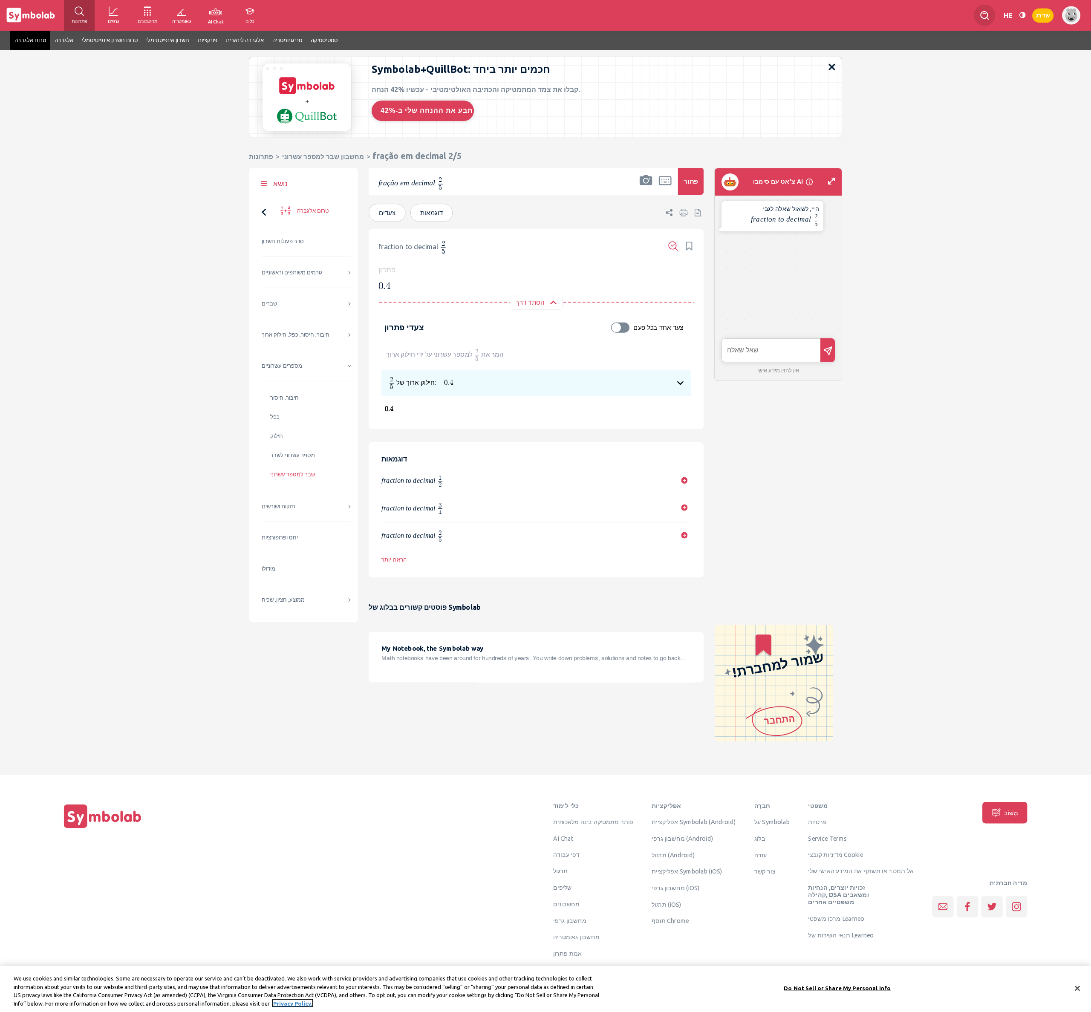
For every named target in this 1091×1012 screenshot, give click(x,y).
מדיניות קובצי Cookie (835, 854)
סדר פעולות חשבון (283, 241)
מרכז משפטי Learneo (836, 918)
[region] (545, 989)
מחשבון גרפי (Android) (682, 838)
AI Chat (563, 838)
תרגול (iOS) (666, 904)
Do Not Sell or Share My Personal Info (837, 988)
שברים (269, 303)
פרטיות (817, 822)
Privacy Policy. (292, 1003)
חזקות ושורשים (278, 506)
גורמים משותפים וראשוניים (292, 272)
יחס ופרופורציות (280, 537)
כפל (275, 417)
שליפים (562, 887)
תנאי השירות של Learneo (841, 934)
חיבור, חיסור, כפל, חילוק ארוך (295, 335)
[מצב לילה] (1022, 15)
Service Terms (827, 838)
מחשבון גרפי (569, 920)
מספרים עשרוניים (282, 366)
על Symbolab (772, 822)
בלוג (759, 838)
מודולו (268, 568)
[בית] (102, 828)
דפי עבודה (566, 854)
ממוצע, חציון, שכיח (283, 600)
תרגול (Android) (673, 854)
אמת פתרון (567, 953)
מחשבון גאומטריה (576, 937)
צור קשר (765, 871)
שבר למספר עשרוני (292, 474)
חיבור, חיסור (284, 398)
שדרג (1043, 15)
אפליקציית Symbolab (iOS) (687, 871)
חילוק (276, 436)
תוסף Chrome (670, 920)
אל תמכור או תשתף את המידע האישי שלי (861, 871)
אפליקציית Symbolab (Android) (694, 822)
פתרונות (261, 156)
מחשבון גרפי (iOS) (676, 888)
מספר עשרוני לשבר (292, 455)
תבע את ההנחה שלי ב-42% (427, 110)
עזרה (760, 854)
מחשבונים (566, 903)
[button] (646, 186)
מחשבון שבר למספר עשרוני (323, 156)
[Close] (1077, 988)
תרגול (560, 871)
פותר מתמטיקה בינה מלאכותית (593, 822)
